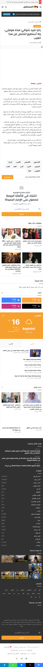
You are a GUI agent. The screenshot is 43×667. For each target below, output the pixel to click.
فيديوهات (37, 533)
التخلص (26, 162)
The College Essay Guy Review (32, 359)
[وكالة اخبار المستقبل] (30, 7)
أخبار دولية (37, 479)
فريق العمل (23, 653)
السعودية (29, 590)
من (21, 166)
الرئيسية (37, 22)
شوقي (37, 166)
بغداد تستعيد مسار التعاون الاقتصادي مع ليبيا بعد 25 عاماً (22, 2)
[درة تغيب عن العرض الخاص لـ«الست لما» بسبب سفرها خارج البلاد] (31, 257)
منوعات (38, 545)
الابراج (38, 489)
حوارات (38, 523)
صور (28, 593)
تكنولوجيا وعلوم (35, 514)
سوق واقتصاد (36, 526)
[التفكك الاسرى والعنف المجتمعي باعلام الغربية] (8, 575)
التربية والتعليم (36, 498)
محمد (9, 593)
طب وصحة (37, 529)
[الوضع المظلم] (6, 7)
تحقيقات (38, 508)
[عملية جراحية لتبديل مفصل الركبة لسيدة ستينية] (35, 575)
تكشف (12, 590)
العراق (22, 590)
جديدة (6, 590)
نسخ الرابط (7, 177)
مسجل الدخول (30, 287)
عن (18, 593)
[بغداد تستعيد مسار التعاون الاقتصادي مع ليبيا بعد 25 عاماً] (8, 567)
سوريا (39, 593)
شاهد (33, 593)
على (23, 593)
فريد (28, 166)
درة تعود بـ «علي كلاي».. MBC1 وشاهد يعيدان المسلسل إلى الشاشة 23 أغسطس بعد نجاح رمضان (11, 244)
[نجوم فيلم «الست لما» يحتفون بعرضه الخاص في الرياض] (31, 233)
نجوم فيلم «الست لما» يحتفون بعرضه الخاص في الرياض (32, 242)
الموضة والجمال (35, 504)
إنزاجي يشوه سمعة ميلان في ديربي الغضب (15, 350)
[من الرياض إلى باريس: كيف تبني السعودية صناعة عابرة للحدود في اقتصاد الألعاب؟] (32, 397)
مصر (4, 593)
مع (39, 597)
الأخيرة (11, 344)
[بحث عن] (41, 7)
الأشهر (32, 344)
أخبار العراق (36, 476)
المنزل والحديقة (35, 501)
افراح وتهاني (36, 486)
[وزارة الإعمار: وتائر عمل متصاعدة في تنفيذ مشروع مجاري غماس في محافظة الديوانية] (8, 558)
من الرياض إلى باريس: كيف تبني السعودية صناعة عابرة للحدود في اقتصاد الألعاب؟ (32, 407)
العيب (18, 162)
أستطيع (36, 162)
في (14, 593)
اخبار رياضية (36, 482)
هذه (7, 166)
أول (39, 590)
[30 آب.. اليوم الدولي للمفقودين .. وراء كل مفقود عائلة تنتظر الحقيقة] (35, 558)
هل (31, 597)
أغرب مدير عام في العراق (33, 428)
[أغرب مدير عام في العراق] (32, 420)
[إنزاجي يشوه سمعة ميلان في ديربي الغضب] (35, 353)
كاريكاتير (37, 539)
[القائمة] (3, 7)
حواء (39, 520)
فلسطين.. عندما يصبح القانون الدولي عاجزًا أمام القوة (11, 406)
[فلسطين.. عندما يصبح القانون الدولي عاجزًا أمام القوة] (11, 397)
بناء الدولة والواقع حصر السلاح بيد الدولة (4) (11, 429)
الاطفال (38, 492)
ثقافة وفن (31, 22)
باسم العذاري (14, 650)
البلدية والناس (36, 495)
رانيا (9, 162)
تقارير (38, 511)
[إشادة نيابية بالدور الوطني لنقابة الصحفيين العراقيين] (21, 567)
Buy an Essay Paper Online (33, 365)
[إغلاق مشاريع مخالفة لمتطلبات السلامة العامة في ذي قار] (35, 567)
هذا (15, 166)
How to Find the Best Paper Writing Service (28, 376)
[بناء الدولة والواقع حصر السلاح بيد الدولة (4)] (11, 420)
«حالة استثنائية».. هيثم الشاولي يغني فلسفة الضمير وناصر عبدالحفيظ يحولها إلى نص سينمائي (11, 268)
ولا (29, 171)
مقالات (38, 542)
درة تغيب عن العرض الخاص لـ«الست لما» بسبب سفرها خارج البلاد (32, 267)
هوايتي (37, 171)
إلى (35, 590)
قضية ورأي (37, 536)
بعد (17, 590)
